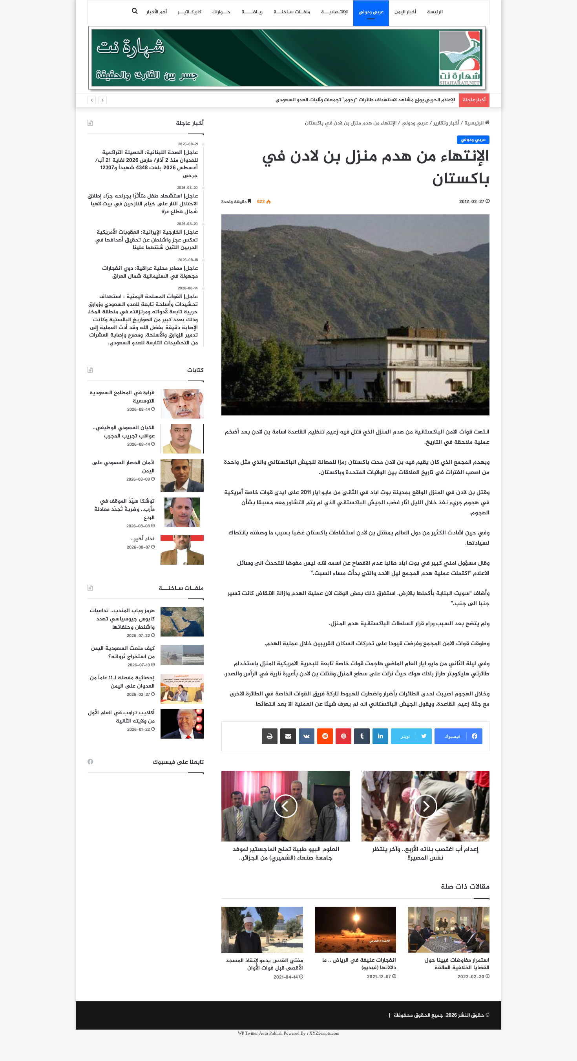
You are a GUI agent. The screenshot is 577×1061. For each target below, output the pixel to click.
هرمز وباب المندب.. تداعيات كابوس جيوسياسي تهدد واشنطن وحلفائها (122, 619)
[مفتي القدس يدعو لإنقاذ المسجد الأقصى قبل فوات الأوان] (262, 930)
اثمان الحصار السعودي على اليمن (123, 467)
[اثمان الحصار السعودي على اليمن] (182, 475)
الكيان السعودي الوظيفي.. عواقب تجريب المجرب (124, 432)
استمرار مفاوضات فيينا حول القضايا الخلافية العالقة (457, 964)
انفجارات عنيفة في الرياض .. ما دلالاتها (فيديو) (359, 964)
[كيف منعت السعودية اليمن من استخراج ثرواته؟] (182, 655)
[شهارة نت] (288, 59)
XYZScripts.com (324, 1033)
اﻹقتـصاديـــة (334, 12)
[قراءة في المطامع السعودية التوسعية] (182, 404)
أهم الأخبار (156, 12)
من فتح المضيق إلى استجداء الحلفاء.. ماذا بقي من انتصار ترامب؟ (386, 100)
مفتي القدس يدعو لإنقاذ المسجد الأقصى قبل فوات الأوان (264, 964)
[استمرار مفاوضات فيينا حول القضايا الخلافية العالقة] (448, 930)
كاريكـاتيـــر (189, 12)
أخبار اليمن (405, 12)
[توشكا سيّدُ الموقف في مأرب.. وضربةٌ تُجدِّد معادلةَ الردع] (182, 512)
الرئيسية (474, 123)
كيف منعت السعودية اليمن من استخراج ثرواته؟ (123, 652)
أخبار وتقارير (446, 123)
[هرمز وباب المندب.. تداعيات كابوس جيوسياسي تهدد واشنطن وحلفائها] (182, 622)
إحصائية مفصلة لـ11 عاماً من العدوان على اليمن (122, 682)
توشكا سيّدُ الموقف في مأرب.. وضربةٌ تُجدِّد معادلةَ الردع (124, 509)
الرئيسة (435, 12)
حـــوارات (221, 12)
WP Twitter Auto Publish (260, 1033)
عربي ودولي (371, 12)
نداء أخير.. (143, 538)
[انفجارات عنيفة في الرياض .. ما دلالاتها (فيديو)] (355, 930)
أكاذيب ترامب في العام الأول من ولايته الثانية (121, 717)
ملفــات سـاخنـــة (292, 12)
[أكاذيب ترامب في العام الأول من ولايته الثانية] (182, 724)
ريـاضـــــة (252, 12)
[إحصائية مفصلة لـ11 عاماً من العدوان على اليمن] (182, 689)
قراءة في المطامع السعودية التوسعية (122, 397)
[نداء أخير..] (182, 550)
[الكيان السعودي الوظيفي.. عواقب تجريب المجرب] (182, 439)
